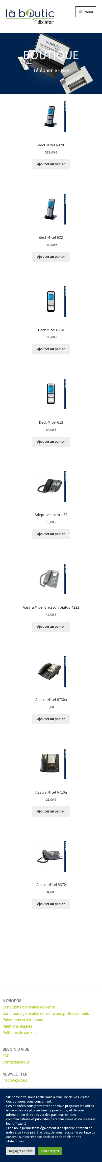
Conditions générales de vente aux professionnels (45, 1013)
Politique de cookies (19, 1032)
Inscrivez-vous (14, 1080)
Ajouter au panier (51, 164)
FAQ (6, 1055)
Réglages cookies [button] (20, 1151)
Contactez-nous (16, 1062)
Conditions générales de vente (28, 1007)
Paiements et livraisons (22, 1020)
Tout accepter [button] (50, 1151)
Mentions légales (17, 1026)
